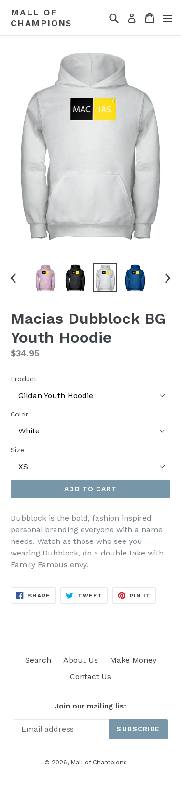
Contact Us (90, 676)
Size (17, 450)
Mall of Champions (41, 17)
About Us (80, 660)
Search (38, 660)
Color (19, 414)
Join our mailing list (91, 706)
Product (24, 379)
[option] (45, 278)
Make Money (133, 660)
